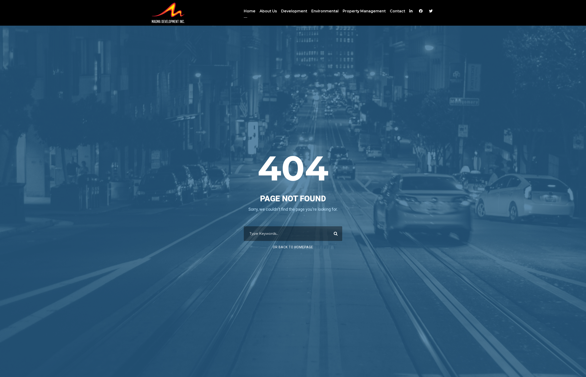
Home (249, 11)
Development (294, 11)
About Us (268, 11)
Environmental (325, 11)
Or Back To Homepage (293, 247)
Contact (397, 11)
